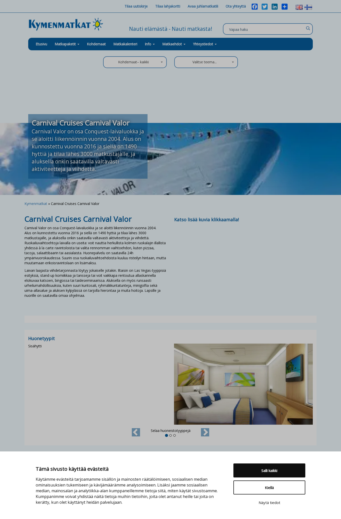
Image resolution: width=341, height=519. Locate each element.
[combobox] (135, 62)
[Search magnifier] (307, 28)
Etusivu (41, 44)
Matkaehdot (172, 44)
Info (148, 44)
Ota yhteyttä (236, 6)
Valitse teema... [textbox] (204, 62)
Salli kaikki (269, 470)
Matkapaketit (66, 44)
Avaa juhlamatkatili (203, 6)
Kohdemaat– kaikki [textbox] (133, 62)
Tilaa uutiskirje (136, 6)
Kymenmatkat (35, 203)
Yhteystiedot (203, 44)
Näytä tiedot (269, 502)
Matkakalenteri (125, 44)
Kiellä (269, 487)
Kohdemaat (96, 44)
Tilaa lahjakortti (167, 6)
